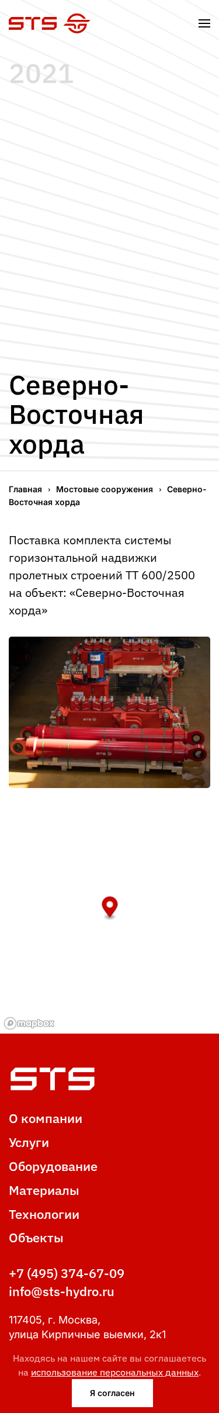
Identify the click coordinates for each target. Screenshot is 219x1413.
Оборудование (53, 1166)
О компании (45, 1118)
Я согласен (112, 1393)
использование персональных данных (115, 1372)
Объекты (36, 1237)
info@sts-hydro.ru (61, 1291)
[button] (204, 23)
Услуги (29, 1142)
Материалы (44, 1189)
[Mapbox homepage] (29, 1023)
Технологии (44, 1213)
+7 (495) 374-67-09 (66, 1273)
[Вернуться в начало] (50, 23)
